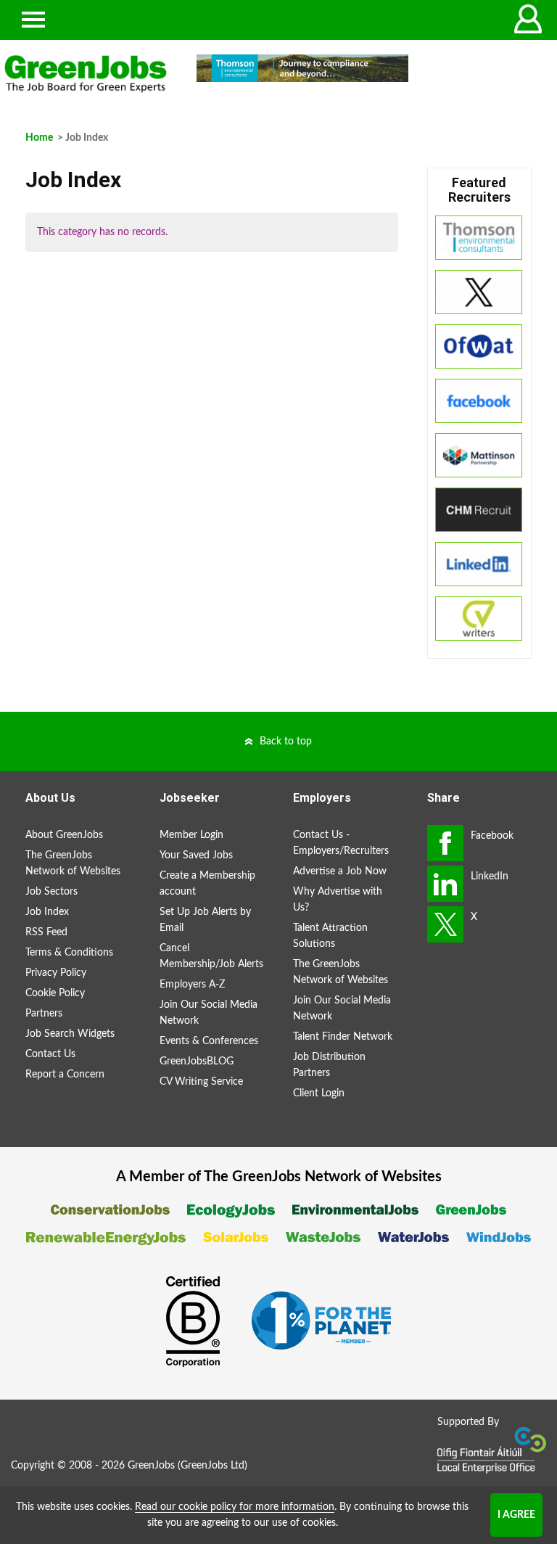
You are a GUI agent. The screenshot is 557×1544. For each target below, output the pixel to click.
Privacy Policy (55, 973)
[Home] (86, 74)
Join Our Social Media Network (208, 1013)
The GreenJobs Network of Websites (72, 863)
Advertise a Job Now (340, 871)
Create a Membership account (207, 884)
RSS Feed (46, 932)
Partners (43, 1014)
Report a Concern (64, 1074)
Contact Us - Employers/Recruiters (341, 843)
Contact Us (50, 1054)
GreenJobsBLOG (197, 1061)
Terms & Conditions (69, 953)
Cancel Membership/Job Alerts (211, 956)
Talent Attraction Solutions (330, 936)
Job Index (47, 912)
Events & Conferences (209, 1041)
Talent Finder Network (342, 1037)
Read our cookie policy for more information (234, 1507)
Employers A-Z (192, 985)
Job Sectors (51, 892)
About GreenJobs (64, 835)
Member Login (191, 835)
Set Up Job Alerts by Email (205, 920)
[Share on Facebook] (445, 843)
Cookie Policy (55, 993)
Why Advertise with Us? (337, 900)
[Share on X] (445, 924)
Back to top (286, 741)
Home (39, 138)
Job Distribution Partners (329, 1065)
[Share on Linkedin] (445, 884)
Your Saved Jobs (196, 855)
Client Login (318, 1093)
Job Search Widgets (70, 1034)
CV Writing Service (201, 1082)
